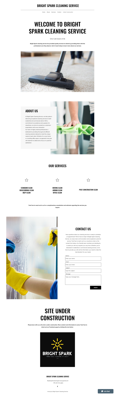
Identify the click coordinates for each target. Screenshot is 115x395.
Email (67, 262)
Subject (68, 268)
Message (68, 274)
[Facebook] (57, 386)
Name (67, 255)
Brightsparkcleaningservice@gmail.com (57, 380)
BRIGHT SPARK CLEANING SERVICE (58, 5)
